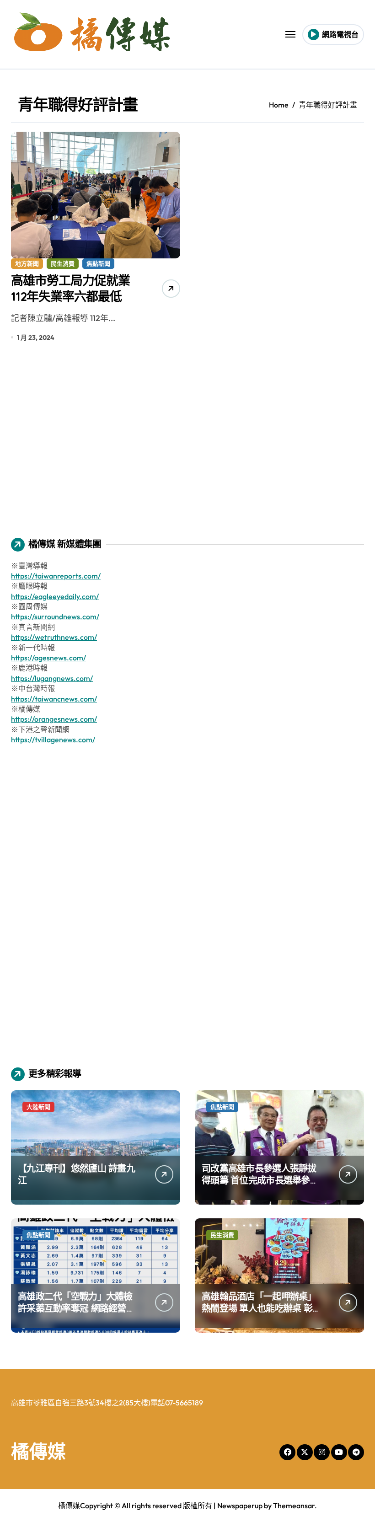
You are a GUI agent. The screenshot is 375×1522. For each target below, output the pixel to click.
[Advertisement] (188, 446)
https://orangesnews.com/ (54, 718)
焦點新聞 (98, 263)
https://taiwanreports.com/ (56, 575)
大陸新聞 (38, 1106)
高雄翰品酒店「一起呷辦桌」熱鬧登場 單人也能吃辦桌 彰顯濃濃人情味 (261, 1308)
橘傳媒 (38, 1451)
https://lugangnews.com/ (52, 678)
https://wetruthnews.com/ (54, 637)
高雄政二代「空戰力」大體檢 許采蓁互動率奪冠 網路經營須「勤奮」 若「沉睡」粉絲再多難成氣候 (76, 1314)
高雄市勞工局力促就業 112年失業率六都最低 (70, 288)
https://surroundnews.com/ (55, 616)
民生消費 (63, 263)
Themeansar (294, 1505)
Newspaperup (239, 1505)
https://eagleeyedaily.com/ (55, 596)
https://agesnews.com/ (48, 657)
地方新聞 (27, 263)
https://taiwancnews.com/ (54, 698)
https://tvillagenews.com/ (53, 739)
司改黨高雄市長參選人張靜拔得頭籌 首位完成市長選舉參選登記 (260, 1180)
